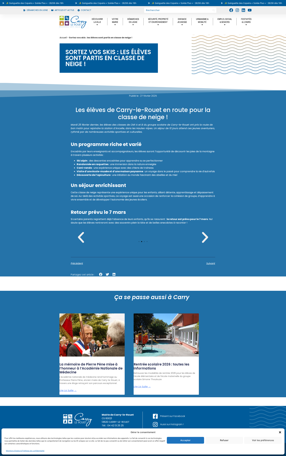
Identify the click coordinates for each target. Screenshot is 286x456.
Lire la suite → (68, 390)
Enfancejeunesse (182, 20)
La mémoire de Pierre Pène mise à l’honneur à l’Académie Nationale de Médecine (91, 368)
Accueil (63, 37)
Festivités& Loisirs (246, 20)
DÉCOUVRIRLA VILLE (97, 20)
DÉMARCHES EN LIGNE (133, 20)
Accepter (185, 440)
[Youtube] (249, 10)
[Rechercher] (213, 10)
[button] (280, 432)
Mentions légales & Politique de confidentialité (25, 451)
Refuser (224, 440)
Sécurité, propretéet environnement (158, 20)
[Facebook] (231, 10)
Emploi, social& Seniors (224, 20)
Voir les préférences (263, 440)
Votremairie (115, 20)
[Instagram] (237, 10)
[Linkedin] (243, 10)
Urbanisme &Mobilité (202, 20)
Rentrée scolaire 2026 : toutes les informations (161, 366)
